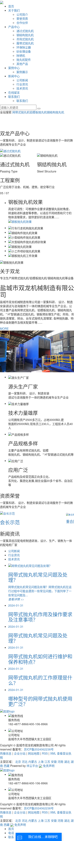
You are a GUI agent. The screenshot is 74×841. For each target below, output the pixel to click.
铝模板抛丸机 (38, 112)
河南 (60, 761)
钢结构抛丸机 (25, 35)
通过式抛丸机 (25, 31)
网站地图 (33, 753)
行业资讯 (22, 84)
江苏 (47, 761)
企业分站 (19, 753)
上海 (41, 761)
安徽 (54, 761)
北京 (18, 761)
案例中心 (14, 68)
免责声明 (48, 766)
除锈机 (20, 55)
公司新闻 (22, 80)
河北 (25, 761)
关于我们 (14, 10)
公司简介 (22, 14)
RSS (45, 753)
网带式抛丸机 (21, 112)
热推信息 (6, 753)
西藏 (6, 766)
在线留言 (14, 92)
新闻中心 (14, 76)
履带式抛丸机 (25, 43)
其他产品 (22, 64)
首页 (11, 6)
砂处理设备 (23, 51)
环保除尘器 (23, 47)
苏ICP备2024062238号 (39, 749)
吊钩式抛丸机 (25, 39)
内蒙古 (32, 761)
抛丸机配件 (23, 59)
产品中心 (14, 27)
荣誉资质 (22, 18)
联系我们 (14, 96)
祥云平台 (32, 766)
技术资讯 (22, 88)
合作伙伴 (22, 23)
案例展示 (22, 72)
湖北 (67, 761)
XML (53, 753)
